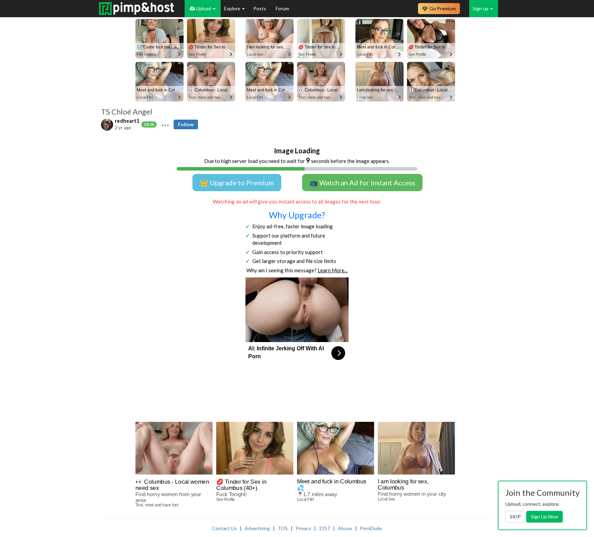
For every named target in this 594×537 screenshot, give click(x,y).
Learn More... (333, 270)
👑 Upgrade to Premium (237, 182)
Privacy (303, 528)
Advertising (257, 528)
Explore (232, 8)
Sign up (481, 8)
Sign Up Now (544, 516)
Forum (282, 8)
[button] (165, 124)
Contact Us (224, 528)
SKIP (515, 516)
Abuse (345, 528)
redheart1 (127, 121)
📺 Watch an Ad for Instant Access (362, 182)
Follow (186, 124)
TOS (283, 528)
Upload (203, 8)
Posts (260, 8)
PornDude (371, 528)
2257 (324, 528)
